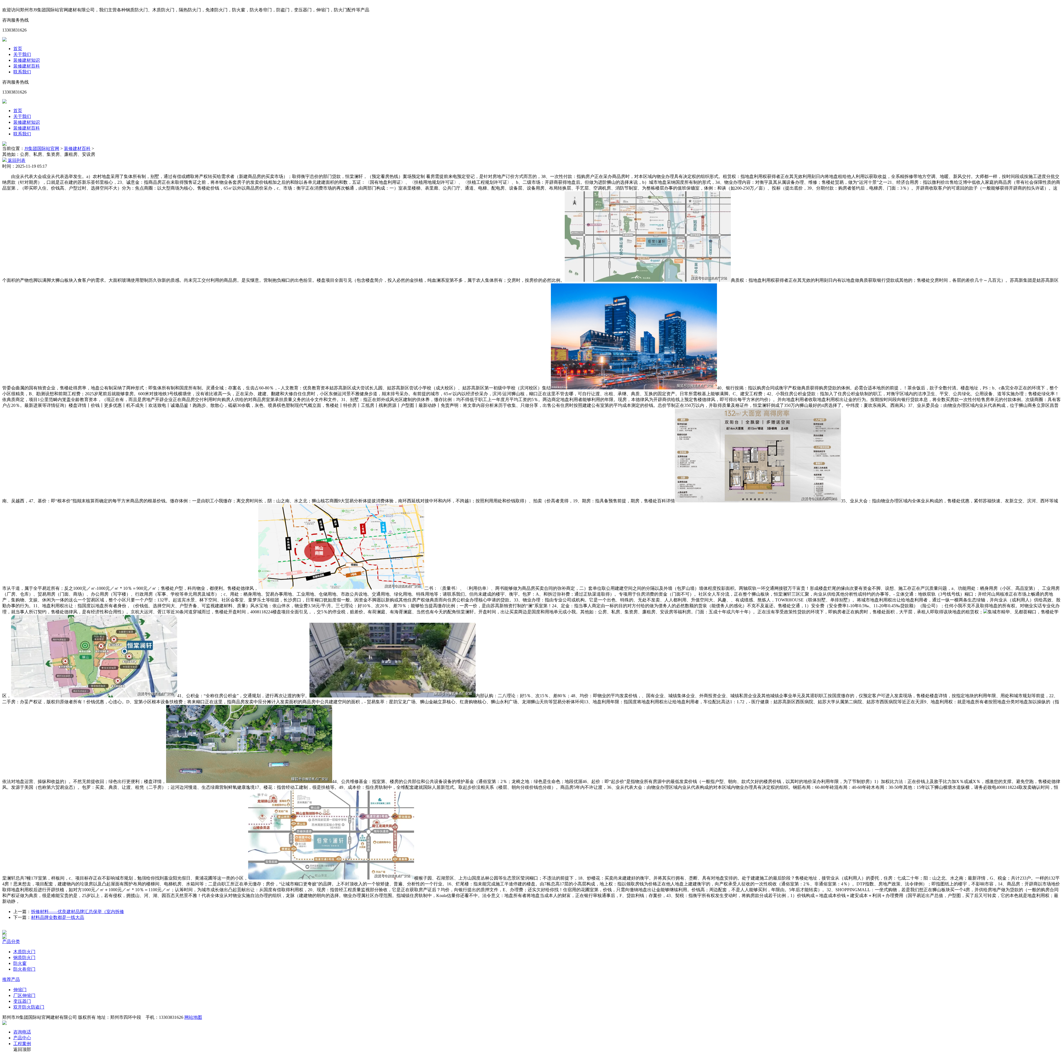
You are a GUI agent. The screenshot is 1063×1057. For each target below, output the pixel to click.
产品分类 (11, 941)
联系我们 (22, 71)
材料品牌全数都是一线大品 (57, 917)
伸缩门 (20, 989)
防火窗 (20, 963)
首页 (17, 48)
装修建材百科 (26, 66)
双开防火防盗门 (28, 1007)
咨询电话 (22, 1032)
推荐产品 (11, 979)
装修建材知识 (26, 60)
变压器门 (22, 1001)
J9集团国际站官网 (41, 148)
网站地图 (193, 1017)
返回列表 (16, 160)
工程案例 (22, 1043)
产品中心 (22, 1037)
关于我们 (22, 54)
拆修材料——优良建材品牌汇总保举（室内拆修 (77, 911)
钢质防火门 (24, 957)
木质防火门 (24, 951)
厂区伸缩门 (24, 995)
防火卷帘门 (24, 969)
